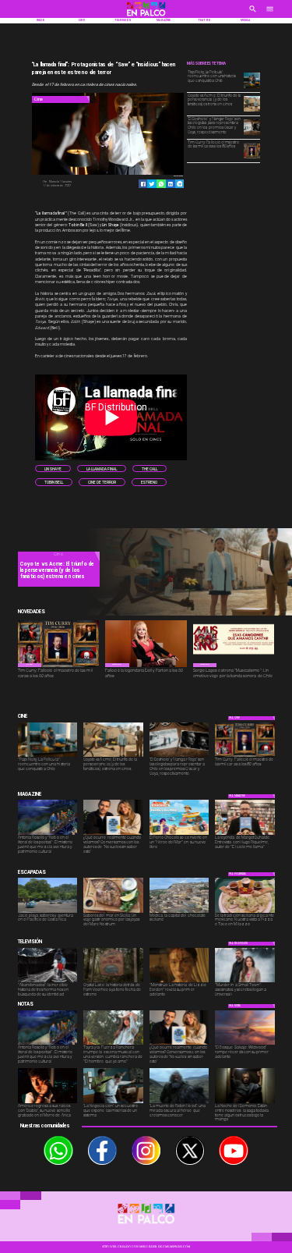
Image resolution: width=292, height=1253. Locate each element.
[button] (53, 469)
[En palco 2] (146, 17)
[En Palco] (252, 14)
